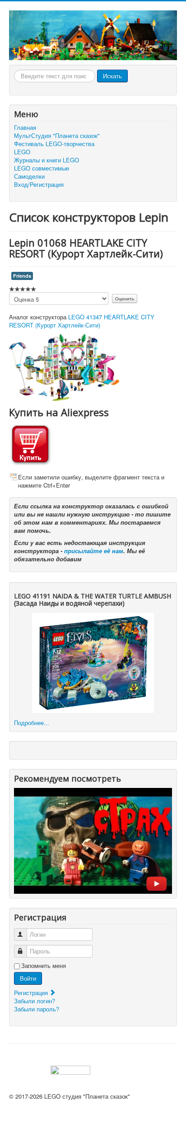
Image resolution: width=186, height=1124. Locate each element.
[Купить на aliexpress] (30, 443)
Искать (112, 75)
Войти (28, 978)
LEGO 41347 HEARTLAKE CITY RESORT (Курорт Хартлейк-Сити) (81, 321)
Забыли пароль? (36, 1009)
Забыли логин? (34, 1000)
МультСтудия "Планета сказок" (57, 136)
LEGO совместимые (41, 168)
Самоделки (29, 176)
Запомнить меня (43, 966)
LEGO (22, 152)
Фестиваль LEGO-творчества (54, 144)
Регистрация (32, 992)
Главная (25, 127)
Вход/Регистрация (39, 184)
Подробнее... (31, 722)
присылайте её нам (93, 550)
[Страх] (93, 840)
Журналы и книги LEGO (46, 160)
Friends (22, 275)
